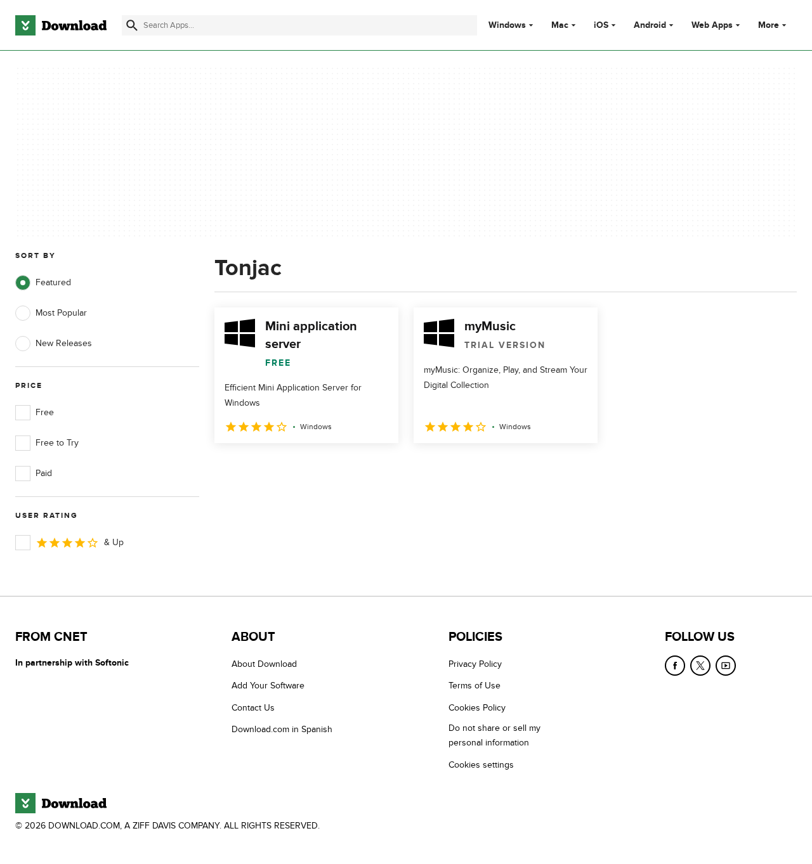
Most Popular (61, 312)
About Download (264, 664)
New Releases (64, 343)
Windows (507, 25)
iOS (601, 25)
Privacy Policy (475, 664)
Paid (44, 473)
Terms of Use (475, 685)
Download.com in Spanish (282, 729)
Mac (559, 25)
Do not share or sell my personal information (494, 735)
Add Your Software (268, 685)
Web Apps (712, 25)
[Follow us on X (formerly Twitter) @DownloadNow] (700, 665)
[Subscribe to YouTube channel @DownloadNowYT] (726, 665)
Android (650, 25)
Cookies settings (481, 764)
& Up (114, 542)
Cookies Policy (477, 707)
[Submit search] (132, 25)
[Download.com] (61, 25)
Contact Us (253, 707)
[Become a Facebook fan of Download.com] (675, 665)
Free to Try (57, 442)
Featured (53, 282)
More (768, 25)
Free (45, 412)
